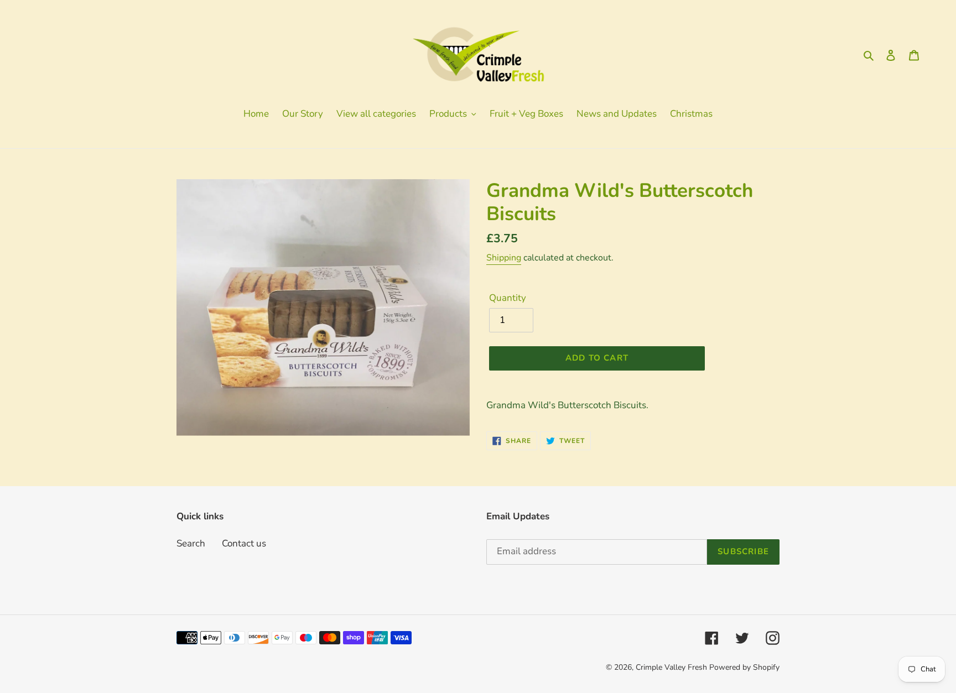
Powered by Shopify (744, 667)
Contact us (244, 543)
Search (190, 543)
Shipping (503, 258)
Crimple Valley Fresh (671, 667)
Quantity (507, 297)
